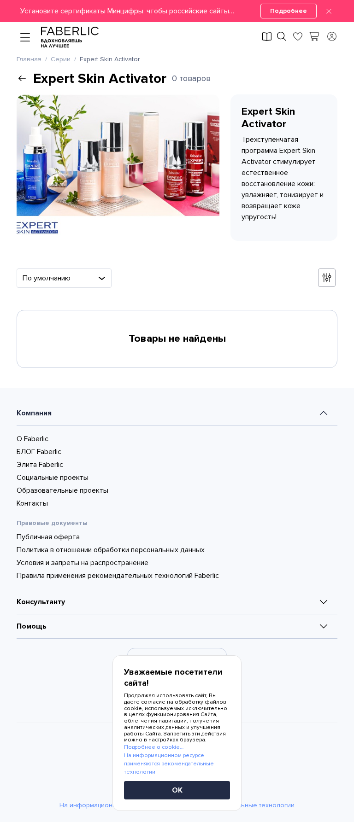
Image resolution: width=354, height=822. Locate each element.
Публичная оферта (48, 537)
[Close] (329, 11)
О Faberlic (32, 438)
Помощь (32, 626)
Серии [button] (61, 59)
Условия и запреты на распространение (82, 562)
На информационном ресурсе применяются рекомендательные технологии (169, 763)
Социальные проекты (52, 477)
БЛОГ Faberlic (39, 451)
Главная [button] (29, 59)
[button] (177, 11)
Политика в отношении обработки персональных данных (111, 549)
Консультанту (41, 601)
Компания (34, 413)
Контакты (32, 503)
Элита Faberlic (40, 464)
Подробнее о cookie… (153, 747)
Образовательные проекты (62, 490)
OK (177, 790)
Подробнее (288, 11)
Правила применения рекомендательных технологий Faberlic (118, 575)
